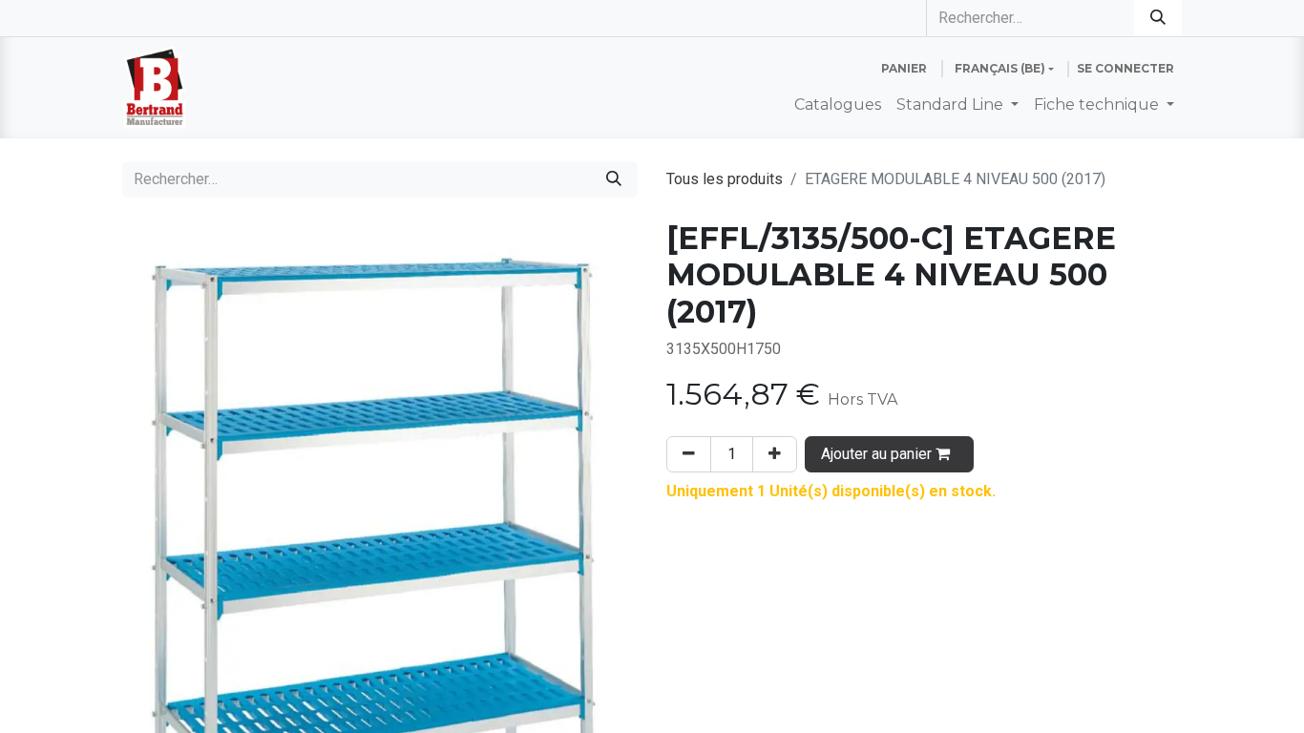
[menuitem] (838, 105)
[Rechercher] (1158, 18)
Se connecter (1125, 68)
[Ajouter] (774, 454)
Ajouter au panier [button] (878, 454)
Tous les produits (724, 179)
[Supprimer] (688, 454)
